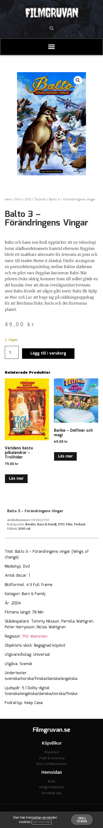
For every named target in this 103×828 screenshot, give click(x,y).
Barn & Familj (47, 524)
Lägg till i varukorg (48, 353)
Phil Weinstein (35, 637)
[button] (52, 28)
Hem (8, 199)
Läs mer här (41, 822)
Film (18, 199)
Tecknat (40, 199)
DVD (28, 199)
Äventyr (30, 524)
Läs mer (16, 479)
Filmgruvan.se (51, 730)
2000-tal (24, 528)
